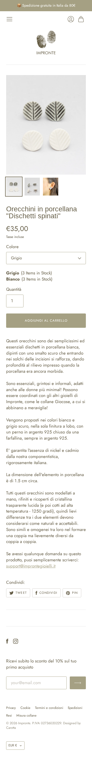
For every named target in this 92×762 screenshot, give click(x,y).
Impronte (24, 723)
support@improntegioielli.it (30, 566)
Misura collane (26, 715)
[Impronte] (46, 43)
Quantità (13, 289)
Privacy (11, 707)
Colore (12, 247)
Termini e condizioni (49, 707)
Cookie (25, 707)
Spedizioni (75, 707)
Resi (9, 715)
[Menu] (9, 19)
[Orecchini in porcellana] (13, 187)
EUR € (12, 745)
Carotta (11, 727)
